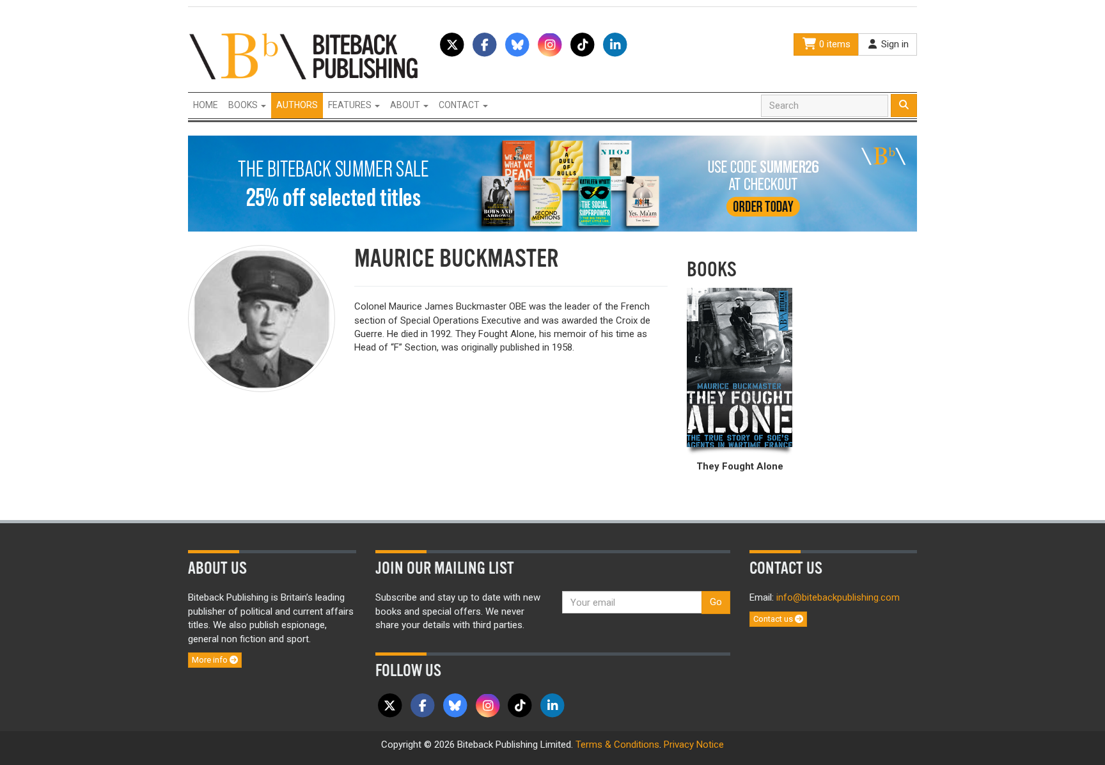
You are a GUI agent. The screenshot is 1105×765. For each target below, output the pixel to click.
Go (716, 602)
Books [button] (244, 105)
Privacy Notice (694, 744)
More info (211, 660)
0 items (833, 44)
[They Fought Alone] (739, 367)
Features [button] (350, 105)
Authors (297, 105)
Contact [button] (460, 105)
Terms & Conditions (617, 744)
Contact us (774, 619)
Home (205, 105)
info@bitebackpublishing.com (838, 597)
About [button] (406, 105)
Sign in (894, 44)
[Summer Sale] (552, 183)
